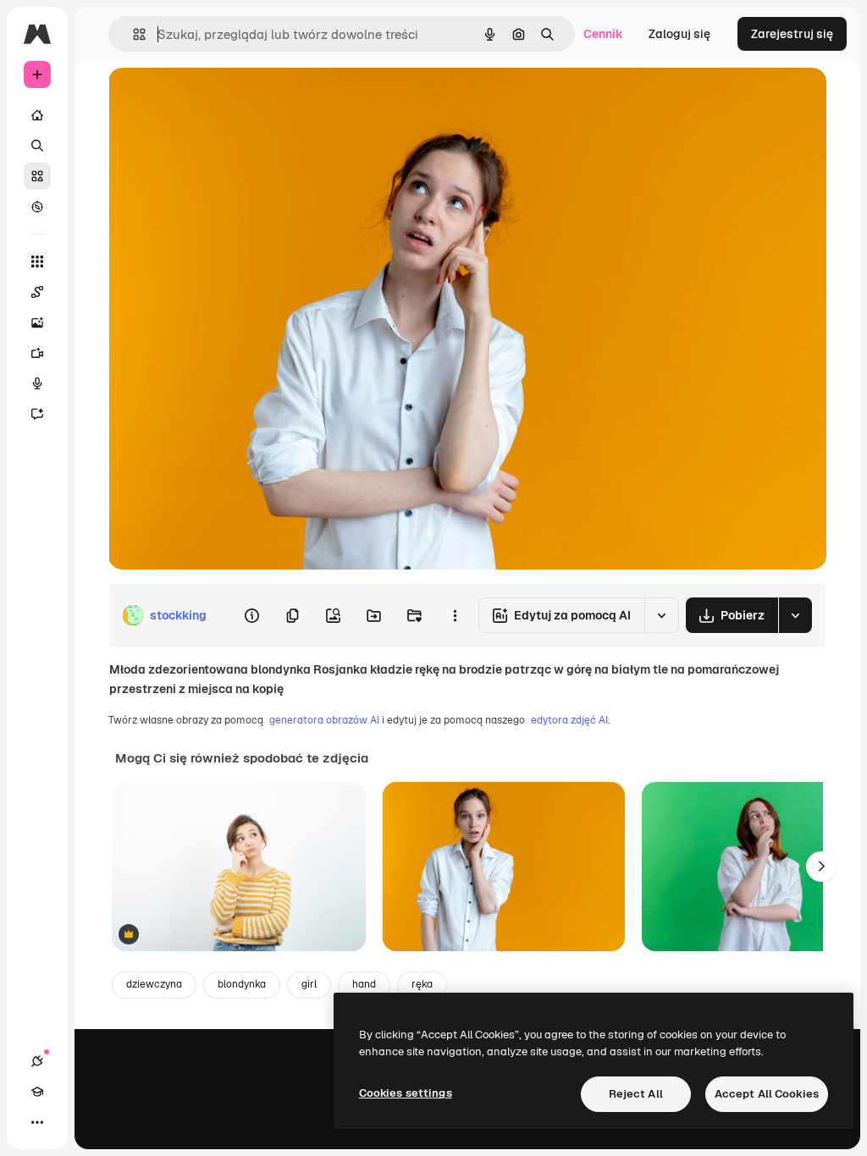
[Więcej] (37, 1122)
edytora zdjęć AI (569, 720)
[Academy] (37, 1091)
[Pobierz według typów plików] (795, 615)
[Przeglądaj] (37, 206)
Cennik (603, 33)
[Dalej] (821, 866)
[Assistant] (37, 413)
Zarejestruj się (792, 33)
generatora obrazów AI (324, 720)
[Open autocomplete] (132, 34)
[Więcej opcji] (455, 615)
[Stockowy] (37, 176)
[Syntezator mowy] (37, 383)
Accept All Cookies (767, 1094)
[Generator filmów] (37, 352)
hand (364, 984)
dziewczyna (154, 984)
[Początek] (37, 115)
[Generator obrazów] (37, 322)
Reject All (636, 1094)
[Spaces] (37, 292)
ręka (422, 984)
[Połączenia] (37, 1061)
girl (309, 984)
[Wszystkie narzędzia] (37, 261)
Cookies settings (405, 1093)
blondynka (242, 984)
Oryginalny (225, 99)
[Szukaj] (37, 145)
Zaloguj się (679, 33)
